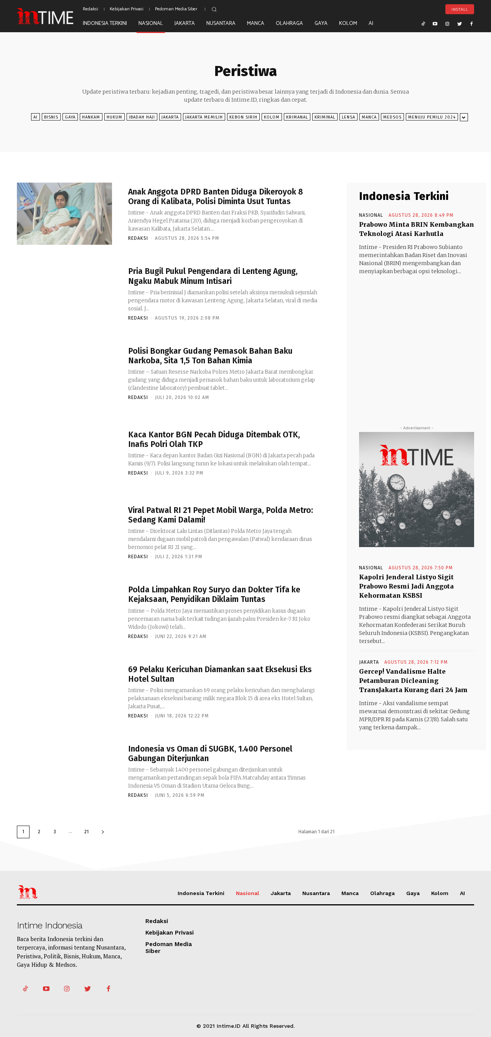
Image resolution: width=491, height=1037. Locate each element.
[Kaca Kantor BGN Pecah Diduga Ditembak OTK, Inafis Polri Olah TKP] (64, 452)
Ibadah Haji (142, 117)
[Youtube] (435, 23)
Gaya (70, 117)
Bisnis (51, 117)
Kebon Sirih (243, 117)
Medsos (392, 117)
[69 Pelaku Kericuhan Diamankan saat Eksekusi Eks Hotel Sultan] (64, 691)
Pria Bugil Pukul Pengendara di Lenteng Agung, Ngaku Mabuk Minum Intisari (213, 276)
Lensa (348, 117)
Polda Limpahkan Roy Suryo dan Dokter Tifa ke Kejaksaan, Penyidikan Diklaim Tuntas (214, 594)
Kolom (272, 117)
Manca (369, 117)
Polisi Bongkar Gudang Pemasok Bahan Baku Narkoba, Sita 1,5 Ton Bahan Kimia (210, 356)
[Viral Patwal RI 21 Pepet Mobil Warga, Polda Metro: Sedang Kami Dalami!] (64, 532)
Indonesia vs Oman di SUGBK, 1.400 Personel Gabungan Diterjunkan (210, 753)
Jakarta (170, 117)
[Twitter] (459, 23)
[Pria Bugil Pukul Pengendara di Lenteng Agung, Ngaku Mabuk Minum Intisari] (64, 293)
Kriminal (325, 117)
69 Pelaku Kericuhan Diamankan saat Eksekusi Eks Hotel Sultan (220, 674)
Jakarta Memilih (204, 117)
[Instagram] (447, 23)
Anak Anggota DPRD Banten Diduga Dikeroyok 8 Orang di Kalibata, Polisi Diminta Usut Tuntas (215, 196)
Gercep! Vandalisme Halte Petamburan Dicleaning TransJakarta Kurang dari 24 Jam (413, 681)
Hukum (114, 117)
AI (35, 117)
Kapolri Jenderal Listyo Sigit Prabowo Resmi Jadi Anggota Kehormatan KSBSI (406, 586)
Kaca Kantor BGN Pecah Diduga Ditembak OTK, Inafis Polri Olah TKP (214, 439)
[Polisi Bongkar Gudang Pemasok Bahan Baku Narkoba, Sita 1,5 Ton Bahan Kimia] (64, 373)
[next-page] (102, 832)
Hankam (91, 117)
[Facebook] (471, 23)
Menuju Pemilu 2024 (432, 117)
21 (86, 831)
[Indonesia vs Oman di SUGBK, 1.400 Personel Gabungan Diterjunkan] (64, 771)
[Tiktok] (423, 23)
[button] (214, 9)
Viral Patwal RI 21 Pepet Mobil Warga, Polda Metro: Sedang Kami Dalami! (220, 515)
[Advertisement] (416, 343)
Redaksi (138, 238)
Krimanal (297, 117)
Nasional (371, 215)
